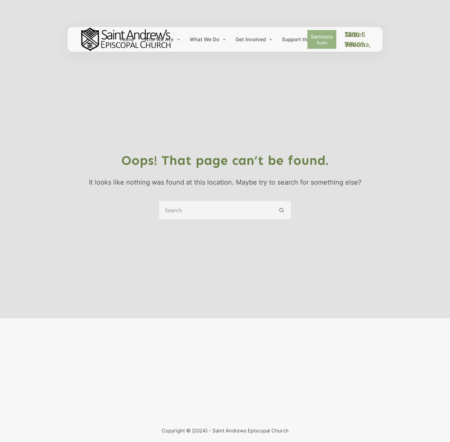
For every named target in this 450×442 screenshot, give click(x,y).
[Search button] (282, 210)
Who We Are (159, 39)
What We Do (204, 39)
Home (127, 39)
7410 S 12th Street (355, 35)
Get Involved (251, 39)
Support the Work (303, 39)
